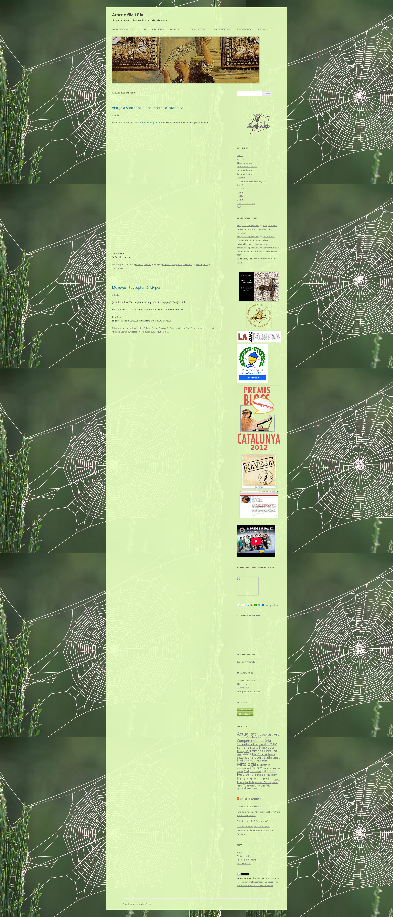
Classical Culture (143, 328)
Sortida (250, 782)
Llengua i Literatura (246, 203)
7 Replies (116, 295)
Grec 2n (189, 328)
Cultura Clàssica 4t (245, 174)
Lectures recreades (198, 29)
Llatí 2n (240, 196)
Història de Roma (263, 754)
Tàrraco (250, 786)
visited (130, 309)
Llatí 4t (240, 199)
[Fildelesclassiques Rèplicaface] (248, 594)
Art (276, 734)
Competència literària (254, 740)
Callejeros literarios (246, 680)
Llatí (240, 760)
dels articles (244, 856)
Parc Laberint (255, 771)
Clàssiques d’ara (222, 29)
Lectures (242, 757)
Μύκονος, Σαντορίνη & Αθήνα (136, 287)
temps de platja (147, 122)
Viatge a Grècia (185, 264)
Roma (240, 782)
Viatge (174, 264)
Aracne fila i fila (127, 15)
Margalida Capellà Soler (248, 225)
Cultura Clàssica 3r (160, 328)
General (139, 264)
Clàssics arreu (243, 684)
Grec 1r (147, 264)
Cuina (262, 744)
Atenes (208, 328)
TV (244, 785)
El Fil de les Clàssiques (152, 29)
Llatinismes (272, 757)
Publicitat (271, 775)
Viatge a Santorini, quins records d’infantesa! (148, 107)
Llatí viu (248, 760)
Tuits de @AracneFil (246, 661)
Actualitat (246, 734)
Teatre (267, 782)
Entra (239, 852)
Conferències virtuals (247, 166)
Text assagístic (244, 29)
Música (258, 768)
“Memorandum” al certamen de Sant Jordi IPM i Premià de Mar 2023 (258, 251)
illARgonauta (243, 687)
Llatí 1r (240, 192)
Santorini (160, 122)
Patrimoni (269, 771)
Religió (277, 780)
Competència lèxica (248, 744)
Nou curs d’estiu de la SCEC (249, 806)
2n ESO (240, 159)
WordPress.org (244, 863)
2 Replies (116, 115)
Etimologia (266, 747)
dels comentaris (246, 859)
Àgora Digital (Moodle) (123, 29)
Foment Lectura (263, 750)
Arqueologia (265, 734)
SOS (239, 207)
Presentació (176, 29)
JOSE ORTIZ (163, 331)
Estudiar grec (265, 29)
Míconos (116, 331)
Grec (239, 754)
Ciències (268, 738)
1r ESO (240, 155)
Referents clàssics (255, 779)
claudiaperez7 (118, 268)
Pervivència (247, 774)
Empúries (254, 748)
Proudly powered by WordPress (137, 904)
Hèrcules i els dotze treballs (257, 244)
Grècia (215, 328)
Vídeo (254, 788)
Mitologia (247, 764)
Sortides (259, 782)
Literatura (255, 757)
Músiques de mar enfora (248, 691)
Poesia (261, 775)
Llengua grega (260, 760)
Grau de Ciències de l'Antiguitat (251, 181)
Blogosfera (241, 738)
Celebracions (255, 737)
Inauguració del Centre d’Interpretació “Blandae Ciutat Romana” (257, 229)
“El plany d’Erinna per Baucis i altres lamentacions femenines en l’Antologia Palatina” (255, 830)
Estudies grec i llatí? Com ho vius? (252, 821)
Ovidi (246, 771)
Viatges (133, 331)
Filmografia (243, 751)
